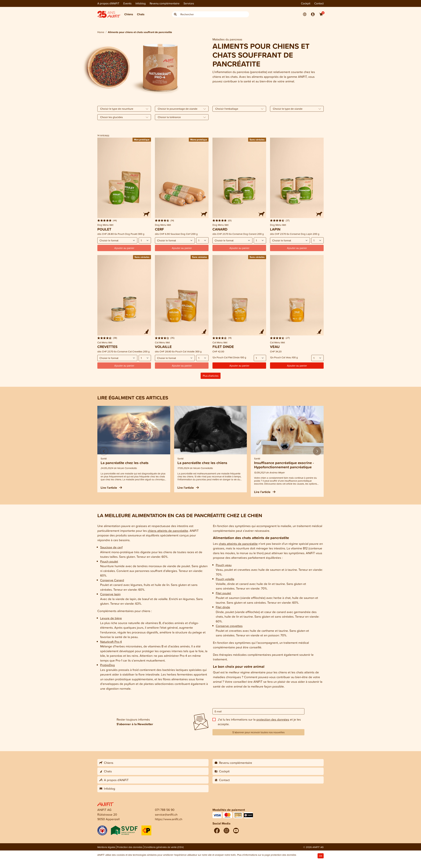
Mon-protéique (141, 139)
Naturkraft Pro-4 (111, 641)
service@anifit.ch (166, 814)
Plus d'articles (210, 376)
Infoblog (141, 3)
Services (189, 3)
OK (320, 855)
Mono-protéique (198, 139)
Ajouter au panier (239, 365)
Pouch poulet (109, 561)
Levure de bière (111, 618)
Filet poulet (223, 593)
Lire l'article (109, 487)
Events (127, 3)
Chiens (128, 14)
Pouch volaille (225, 579)
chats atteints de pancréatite (238, 543)
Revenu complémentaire (165, 3)
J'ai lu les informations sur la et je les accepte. (259, 721)
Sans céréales (257, 139)
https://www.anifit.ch (168, 819)
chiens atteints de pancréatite (168, 530)
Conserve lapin (110, 594)
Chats (140, 14)
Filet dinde (223, 607)
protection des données (272, 719)
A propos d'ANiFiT (108, 3)
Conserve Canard (112, 580)
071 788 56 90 (164, 809)
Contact (319, 3)
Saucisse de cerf (111, 547)
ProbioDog (107, 665)
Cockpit (305, 3)
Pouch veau (224, 565)
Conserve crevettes (229, 626)
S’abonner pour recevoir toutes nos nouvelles (258, 732)
